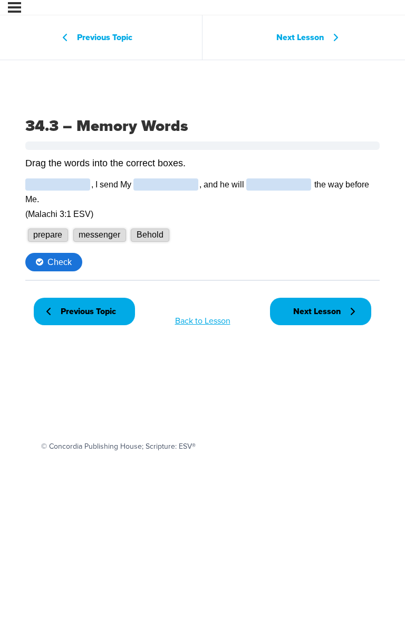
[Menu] (14, 7)
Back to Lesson (202, 321)
